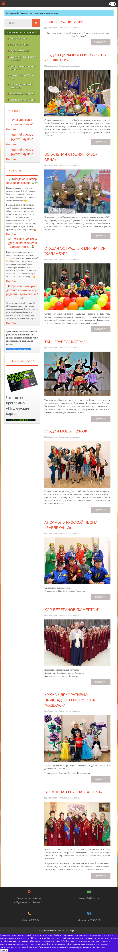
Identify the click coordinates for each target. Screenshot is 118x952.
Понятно (4, 950)
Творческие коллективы (69, 28)
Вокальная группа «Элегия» (73, 792)
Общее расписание (64, 22)
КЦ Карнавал (22, 13)
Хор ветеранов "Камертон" (71, 610)
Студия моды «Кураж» (66, 431)
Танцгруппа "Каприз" (65, 342)
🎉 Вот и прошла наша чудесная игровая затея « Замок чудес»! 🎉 (22, 243)
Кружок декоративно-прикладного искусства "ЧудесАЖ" (69, 700)
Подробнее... (12, 129)
